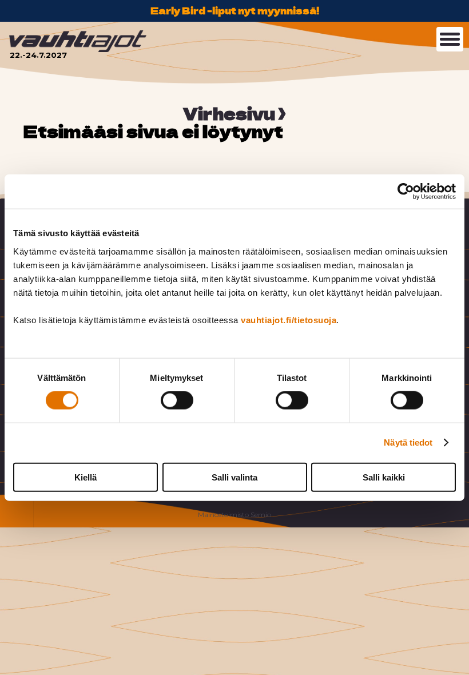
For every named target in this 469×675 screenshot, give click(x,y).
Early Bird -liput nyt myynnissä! (234, 10)
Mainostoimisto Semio (234, 514)
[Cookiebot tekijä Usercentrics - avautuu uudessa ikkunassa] (406, 191)
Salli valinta (234, 477)
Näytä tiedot (408, 442)
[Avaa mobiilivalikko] (449, 39)
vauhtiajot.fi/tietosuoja (288, 319)
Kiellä (85, 477)
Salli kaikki (384, 477)
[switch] (177, 400)
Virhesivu (229, 113)
